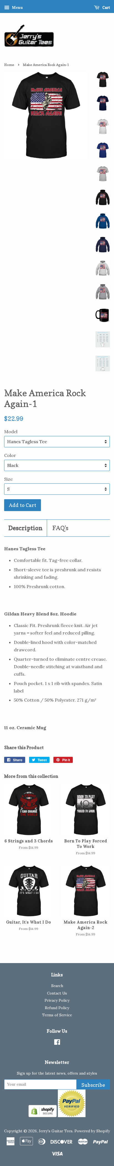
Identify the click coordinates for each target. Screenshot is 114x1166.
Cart (106, 7)
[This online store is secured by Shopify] (42, 1115)
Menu (17, 7)
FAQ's (60, 528)
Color (10, 455)
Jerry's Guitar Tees (55, 1130)
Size (8, 479)
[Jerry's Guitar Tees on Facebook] (57, 1043)
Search (57, 985)
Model (10, 431)
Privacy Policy (57, 1000)
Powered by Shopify (92, 1130)
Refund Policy (57, 1007)
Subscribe (93, 1085)
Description (25, 528)
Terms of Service (57, 1014)
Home (9, 65)
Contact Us (57, 993)
